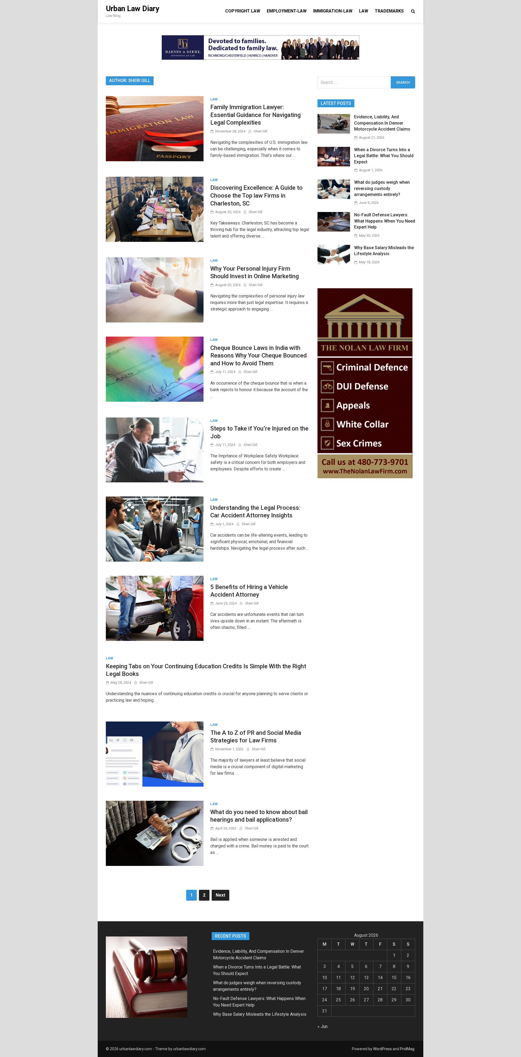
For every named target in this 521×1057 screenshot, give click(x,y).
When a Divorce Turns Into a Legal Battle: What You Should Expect (384, 155)
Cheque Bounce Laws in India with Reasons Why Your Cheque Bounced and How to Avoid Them (258, 355)
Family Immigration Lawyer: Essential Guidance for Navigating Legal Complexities (255, 115)
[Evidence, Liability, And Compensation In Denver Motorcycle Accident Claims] (333, 132)
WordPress (382, 1049)
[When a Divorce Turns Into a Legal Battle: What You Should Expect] (333, 164)
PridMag (407, 1049)
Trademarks (389, 11)
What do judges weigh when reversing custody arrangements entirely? (382, 188)
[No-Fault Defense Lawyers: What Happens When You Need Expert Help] (333, 230)
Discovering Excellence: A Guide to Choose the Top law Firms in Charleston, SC (256, 195)
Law (363, 11)
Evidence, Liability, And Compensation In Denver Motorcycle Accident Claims (382, 123)
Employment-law (287, 11)
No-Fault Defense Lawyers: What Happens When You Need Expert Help (384, 221)
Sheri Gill (260, 131)
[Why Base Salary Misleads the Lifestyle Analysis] (333, 262)
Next (220, 895)
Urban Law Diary (132, 8)
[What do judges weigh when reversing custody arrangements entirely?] (333, 197)
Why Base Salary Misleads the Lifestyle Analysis (259, 1014)
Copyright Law (242, 11)
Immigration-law (332, 11)
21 (380, 988)
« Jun (322, 1026)
